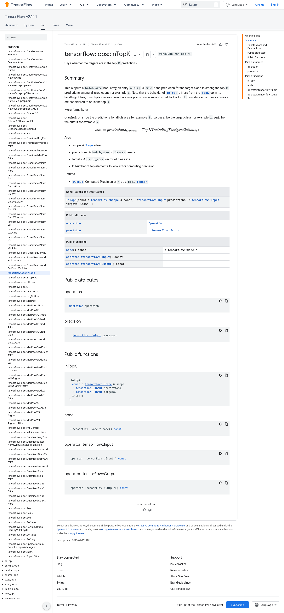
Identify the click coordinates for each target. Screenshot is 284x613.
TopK (205, 92)
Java (56, 25)
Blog (59, 564)
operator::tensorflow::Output (88, 264)
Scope (89, 145)
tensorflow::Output (166, 230)
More (155, 4)
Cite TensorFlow (180, 588)
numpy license (76, 533)
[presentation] (75, 117)
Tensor (142, 182)
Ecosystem (104, 4)
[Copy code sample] (226, 301)
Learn (63, 4)
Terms (61, 604)
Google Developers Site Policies (119, 529)
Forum (61, 570)
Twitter (61, 582)
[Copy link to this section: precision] (84, 321)
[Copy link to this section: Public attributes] (102, 280)
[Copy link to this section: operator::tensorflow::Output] (121, 474)
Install (49, 4)
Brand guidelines (180, 582)
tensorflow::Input (152, 200)
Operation (156, 223)
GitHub (259, 4)
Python (29, 25)
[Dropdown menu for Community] (144, 4)
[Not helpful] (227, 44)
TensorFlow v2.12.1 (21, 16)
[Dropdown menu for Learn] (71, 4)
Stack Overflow (179, 576)
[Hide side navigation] (46, 606)
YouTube (62, 588)
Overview (11, 25)
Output (78, 182)
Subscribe (237, 605)
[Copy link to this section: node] (77, 415)
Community (131, 4)
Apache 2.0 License (67, 529)
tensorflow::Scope (105, 200)
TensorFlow (71, 44)
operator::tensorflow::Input (88, 257)
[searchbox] (26, 37)
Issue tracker (178, 564)
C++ (43, 25)
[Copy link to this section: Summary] (88, 78)
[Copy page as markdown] (147, 54)
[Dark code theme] (220, 301)
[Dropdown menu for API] (88, 4)
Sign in (275, 4)
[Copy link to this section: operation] (86, 292)
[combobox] (200, 4)
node (69, 250)
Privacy (72, 604)
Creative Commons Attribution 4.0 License (161, 525)
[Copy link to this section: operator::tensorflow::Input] (117, 444)
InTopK (172, 92)
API (82, 4)
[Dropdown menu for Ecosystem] (116, 4)
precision (73, 230)
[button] (25, 561)
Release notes (179, 570)
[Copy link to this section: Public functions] (102, 354)
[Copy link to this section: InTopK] (80, 366)
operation (73, 223)
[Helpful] (221, 44)
